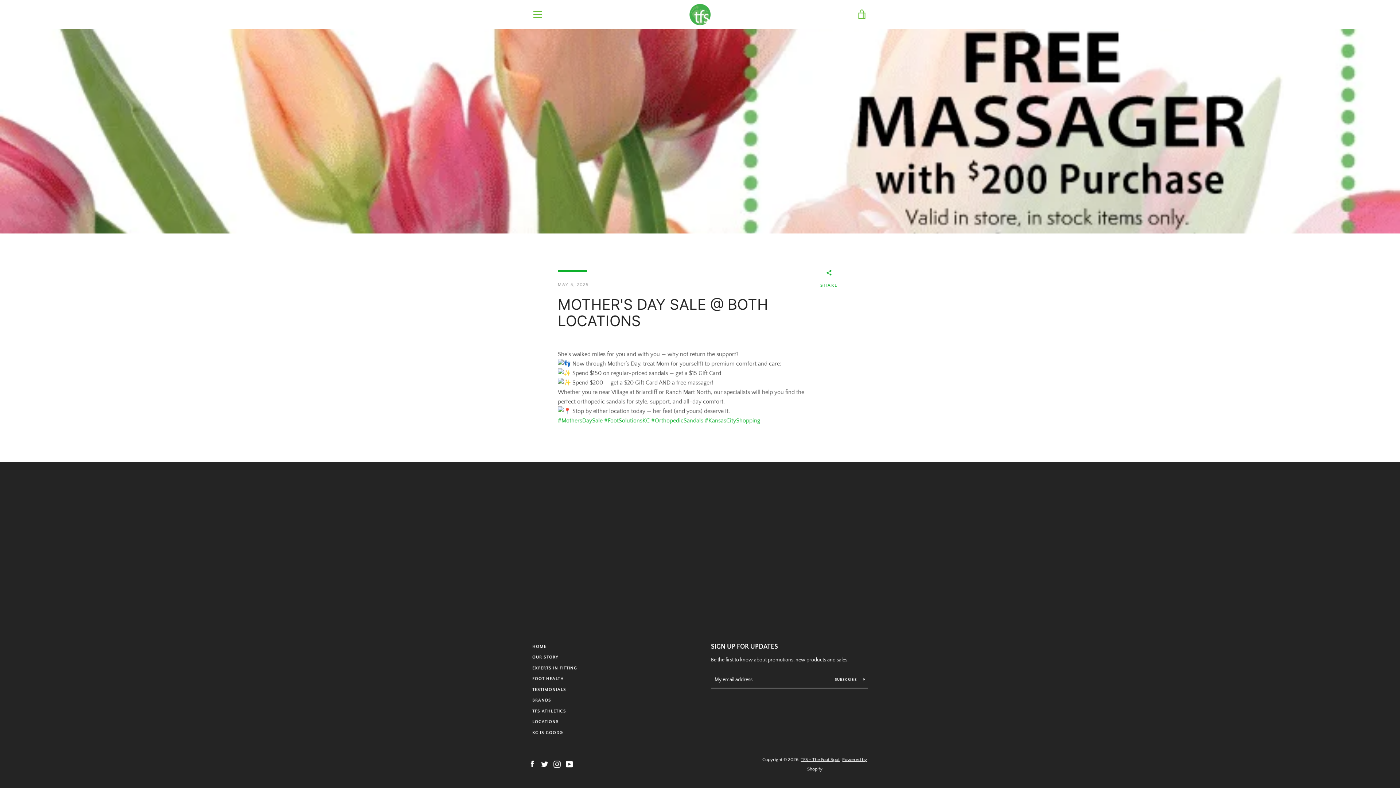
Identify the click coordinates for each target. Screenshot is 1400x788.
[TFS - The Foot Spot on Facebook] (532, 764)
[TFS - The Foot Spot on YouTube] (569, 764)
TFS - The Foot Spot (820, 759)
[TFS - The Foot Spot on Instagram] (557, 764)
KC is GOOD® (547, 732)
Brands (541, 700)
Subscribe (846, 680)
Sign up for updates (744, 646)
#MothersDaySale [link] (580, 420)
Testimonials (549, 689)
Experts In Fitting (554, 668)
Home (539, 646)
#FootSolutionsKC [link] (627, 420)
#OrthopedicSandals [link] (677, 420)
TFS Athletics (549, 711)
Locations (545, 721)
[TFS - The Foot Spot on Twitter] (544, 764)
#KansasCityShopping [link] (732, 420)
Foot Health (548, 678)
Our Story (545, 657)
